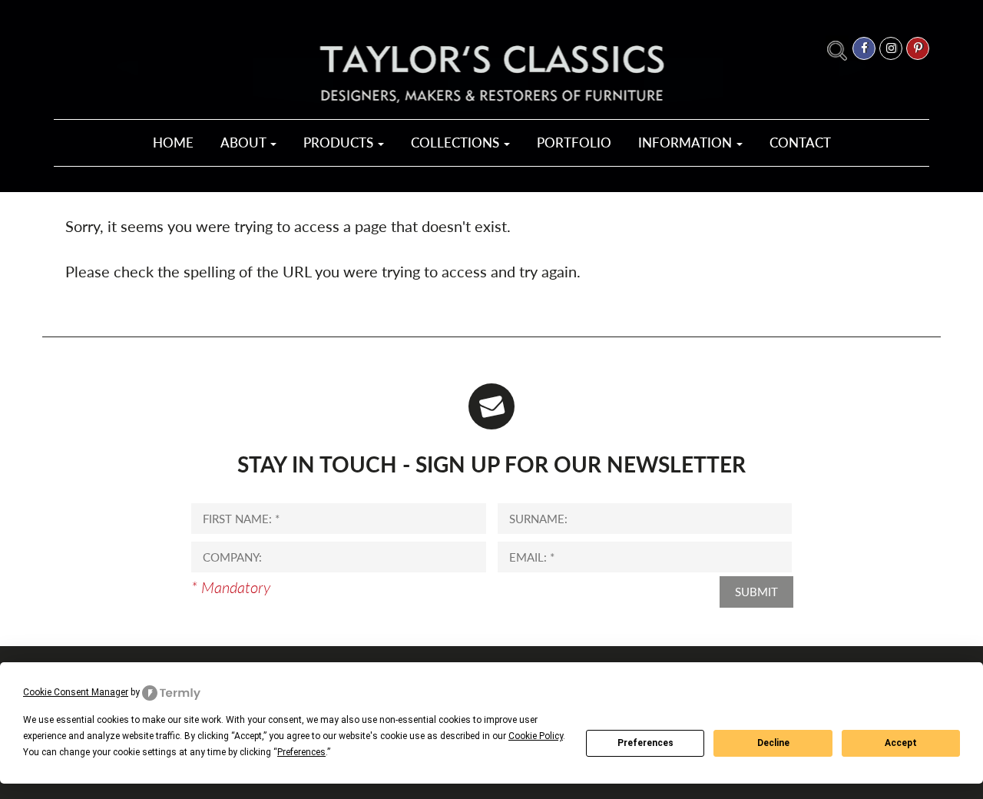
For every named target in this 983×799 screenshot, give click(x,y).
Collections (456, 142)
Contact (800, 142)
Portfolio (574, 142)
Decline (773, 743)
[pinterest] (917, 48)
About (244, 142)
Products (339, 142)
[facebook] (863, 48)
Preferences (645, 743)
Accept (901, 743)
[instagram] (890, 48)
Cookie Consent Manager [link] (75, 692)
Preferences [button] (301, 752)
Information (686, 142)
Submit (756, 591)
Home (173, 142)
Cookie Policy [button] (535, 736)
